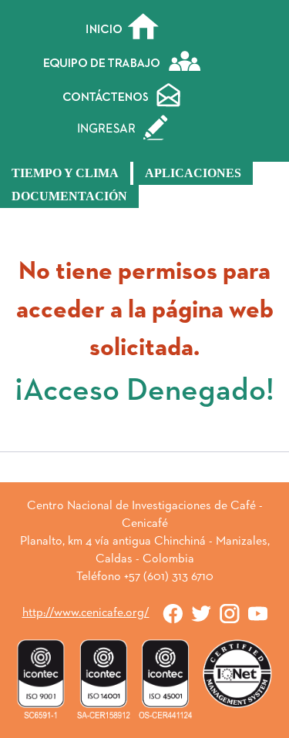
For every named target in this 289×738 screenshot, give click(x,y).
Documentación (69, 196)
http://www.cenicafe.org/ (86, 613)
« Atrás (144, 473)
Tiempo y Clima (65, 172)
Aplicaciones (193, 172)
